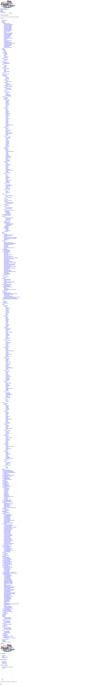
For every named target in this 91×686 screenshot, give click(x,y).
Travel (5, 198)
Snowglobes (8, 375)
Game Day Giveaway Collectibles (9, 589)
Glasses (7, 80)
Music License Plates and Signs (7, 284)
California (5, 53)
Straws (7, 368)
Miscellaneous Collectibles (8, 562)
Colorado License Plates (7, 526)
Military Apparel (6, 494)
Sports (5, 605)
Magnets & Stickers (9, 208)
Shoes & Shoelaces (9, 418)
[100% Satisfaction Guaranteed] (2, 680)
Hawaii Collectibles (7, 620)
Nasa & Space (6, 59)
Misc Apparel (8, 220)
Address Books (8, 328)
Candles (7, 352)
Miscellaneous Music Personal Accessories (10, 293)
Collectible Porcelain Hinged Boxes (9, 43)
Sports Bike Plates (7, 521)
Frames (7, 179)
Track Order (4, 8)
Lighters (7, 128)
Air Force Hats (6, 488)
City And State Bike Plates (8, 515)
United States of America (6, 62)
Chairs (7, 152)
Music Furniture (6, 259)
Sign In (1, 8)
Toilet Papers (8, 159)
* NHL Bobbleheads (7, 578)
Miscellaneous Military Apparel (9, 496)
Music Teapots (6, 272)
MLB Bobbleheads (7, 595)
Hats (6, 117)
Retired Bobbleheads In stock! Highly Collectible (11, 603)
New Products (4, 20)
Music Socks (6, 246)
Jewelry (5, 76)
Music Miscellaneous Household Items (10, 263)
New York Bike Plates (7, 518)
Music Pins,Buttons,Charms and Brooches (10, 237)
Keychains (7, 103)
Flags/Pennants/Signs (9, 207)
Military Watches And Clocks (8, 470)
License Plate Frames (9, 185)
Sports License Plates (7, 541)
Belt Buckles (8, 100)
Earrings (7, 102)
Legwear (7, 119)
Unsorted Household (9, 86)
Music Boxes (6, 253)
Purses (7, 144)
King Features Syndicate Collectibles (9, 592)
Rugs (7, 449)
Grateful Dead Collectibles (6, 563)
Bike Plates (7, 392)
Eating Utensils (8, 164)
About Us (3, 655)
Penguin (5, 72)
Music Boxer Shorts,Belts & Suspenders (10, 243)
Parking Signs (8, 92)
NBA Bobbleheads (7, 599)
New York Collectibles (7, 627)
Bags (7, 139)
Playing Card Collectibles (6, 558)
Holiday (5, 66)
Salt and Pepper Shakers (7, 40)
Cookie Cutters (8, 361)
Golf (6, 400)
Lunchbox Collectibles (7, 35)
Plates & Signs (4, 510)
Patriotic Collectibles (5, 565)
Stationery (5, 82)
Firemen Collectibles (7, 45)
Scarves (7, 121)
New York (5, 57)
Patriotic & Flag (6, 63)
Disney (5, 584)
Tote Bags (7, 145)
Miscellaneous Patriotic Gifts (8, 503)
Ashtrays (7, 359)
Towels (7, 138)
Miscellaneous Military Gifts (6, 500)
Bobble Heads (6, 226)
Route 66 (5, 61)
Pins (6, 105)
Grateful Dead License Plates (8, 528)
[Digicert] (2, 679)
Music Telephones (7, 273)
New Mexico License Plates (8, 534)
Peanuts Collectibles (7, 31)
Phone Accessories (9, 133)
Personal (5, 127)
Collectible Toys (6, 46)
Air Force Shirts (6, 489)
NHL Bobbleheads (7, 601)
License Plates (8, 184)
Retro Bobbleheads (7, 604)
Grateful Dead (6, 288)
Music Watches (6, 239)
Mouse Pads (8, 334)
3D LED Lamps (8, 180)
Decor (5, 173)
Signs (5, 91)
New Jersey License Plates (8, 544)
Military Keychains (5, 476)
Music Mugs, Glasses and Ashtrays (9, 264)
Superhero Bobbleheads (7, 606)
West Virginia (6, 56)
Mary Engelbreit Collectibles (8, 24)
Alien (5, 50)
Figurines (7, 177)
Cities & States (4, 52)
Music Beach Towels (7, 251)
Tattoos (7, 134)
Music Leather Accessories (8, 296)
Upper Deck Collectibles (8, 607)
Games (7, 467)
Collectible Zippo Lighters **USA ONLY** (9, 572)
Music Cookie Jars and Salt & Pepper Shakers (11, 257)
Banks (7, 150)
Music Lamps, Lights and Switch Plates (10, 262)
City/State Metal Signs (7, 549)
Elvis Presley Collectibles (6, 560)
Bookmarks (8, 329)
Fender (5, 287)
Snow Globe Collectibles (8, 42)
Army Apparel (6, 490)
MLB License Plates (7, 531)
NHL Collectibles (6, 571)
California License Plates (8, 524)
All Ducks (3, 49)
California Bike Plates (7, 514)
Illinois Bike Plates (7, 517)
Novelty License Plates (7, 538)
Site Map (3, 657)
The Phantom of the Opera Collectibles (10, 289)
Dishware (5, 87)
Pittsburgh (3, 67)
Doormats (7, 155)
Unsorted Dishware (9, 89)
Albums (7, 174)
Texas (3, 630)
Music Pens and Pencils (7, 282)
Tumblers (7, 171)
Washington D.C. (4, 635)
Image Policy (4, 661)
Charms (7, 309)
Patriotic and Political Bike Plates (9, 520)
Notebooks (7, 335)
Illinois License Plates (7, 530)
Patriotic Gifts (4, 502)
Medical (5, 60)
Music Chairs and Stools (7, 254)
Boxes (7, 349)
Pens (6, 336)
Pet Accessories (8, 157)
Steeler (5, 69)
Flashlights (7, 384)
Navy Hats (5, 498)
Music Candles (6, 252)
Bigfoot (5, 51)
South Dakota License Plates (8, 540)
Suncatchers (8, 379)
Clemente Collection (7, 215)
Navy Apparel (6, 497)
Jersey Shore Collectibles (6, 608)
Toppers (7, 380)
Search (2, 11)
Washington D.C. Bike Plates (8, 522)
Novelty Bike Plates (7, 519)
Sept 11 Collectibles (7, 36)
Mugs (7, 166)
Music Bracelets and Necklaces (9, 234)
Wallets (7, 135)
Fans (6, 129)
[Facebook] (7, 678)
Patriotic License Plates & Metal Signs (10, 507)
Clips (7, 331)
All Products (6, 97)
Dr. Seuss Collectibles (7, 34)
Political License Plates (7, 539)
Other (3, 64)
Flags (7, 178)
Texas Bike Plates (6, 631)
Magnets (7, 90)
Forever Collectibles (7, 588)
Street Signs (8, 94)
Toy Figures (8, 192)
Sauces (7, 450)
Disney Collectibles (7, 23)
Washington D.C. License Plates (9, 543)
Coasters (7, 154)
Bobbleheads (8, 371)
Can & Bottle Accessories (10, 151)
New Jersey (4, 623)
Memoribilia (8, 211)
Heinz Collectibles (7, 37)
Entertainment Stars (7, 585)
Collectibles (4, 22)
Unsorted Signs (8, 95)
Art (6, 175)
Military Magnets (6, 482)
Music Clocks (6, 255)
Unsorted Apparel (8, 81)
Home (3, 656)
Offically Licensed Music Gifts (7, 286)
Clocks (7, 351)
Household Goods (9, 156)
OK (1, 684)
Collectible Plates (6, 41)
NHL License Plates (7, 537)
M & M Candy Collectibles (8, 29)
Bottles (7, 162)
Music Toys (6, 274)
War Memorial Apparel (7, 499)
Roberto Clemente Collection (6, 214)
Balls (7, 191)
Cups (7, 163)
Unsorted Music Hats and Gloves (9, 244)
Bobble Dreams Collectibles (8, 582)
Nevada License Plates (7, 533)
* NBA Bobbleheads (7, 576)
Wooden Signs (8, 188)
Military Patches (4, 483)
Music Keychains (6, 295)
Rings (7, 106)
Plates (7, 168)
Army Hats (5, 491)
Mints (7, 131)
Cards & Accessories (9, 437)
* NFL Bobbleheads (7, 577)
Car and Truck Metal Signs (8, 548)
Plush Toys (7, 190)
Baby (7, 108)
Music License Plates (7, 285)
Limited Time (6, 98)
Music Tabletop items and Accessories (10, 271)
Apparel (5, 79)
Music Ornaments (6, 260)
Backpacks (7, 143)
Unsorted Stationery (9, 84)
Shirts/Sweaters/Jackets (9, 195)
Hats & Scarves (8, 218)
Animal (5, 65)
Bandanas (7, 111)
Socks (7, 123)
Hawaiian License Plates (8, 529)
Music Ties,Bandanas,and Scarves (9, 247)
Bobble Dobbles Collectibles (8, 581)
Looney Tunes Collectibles (8, 44)
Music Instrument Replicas (8, 261)
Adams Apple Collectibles (8, 580)
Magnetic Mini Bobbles (7, 594)
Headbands (7, 118)
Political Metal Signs (7, 551)
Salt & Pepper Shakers (9, 367)
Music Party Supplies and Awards (9, 281)
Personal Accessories (9, 132)
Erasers (7, 333)
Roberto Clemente (7, 71)
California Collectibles (7, 617)
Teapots (5, 39)
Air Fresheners (8, 137)
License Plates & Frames (9, 210)
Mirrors (7, 386)
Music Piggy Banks (7, 267)
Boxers (7, 112)
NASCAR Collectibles (7, 568)
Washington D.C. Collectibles (8, 636)
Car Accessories (8, 136)
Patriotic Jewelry (6, 505)
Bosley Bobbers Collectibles (8, 583)
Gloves (7, 116)
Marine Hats (6, 493)
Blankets (7, 149)
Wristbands (7, 126)
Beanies (7, 109)
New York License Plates (8, 535)
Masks (7, 120)
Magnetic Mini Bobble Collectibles (9, 593)
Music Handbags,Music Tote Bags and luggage (9, 297)
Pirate (5, 70)
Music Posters (6, 290)
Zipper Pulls (8, 423)
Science (3, 58)
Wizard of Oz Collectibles (8, 26)
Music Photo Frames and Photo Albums (10, 266)
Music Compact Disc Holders (8, 256)
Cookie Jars (6, 38)
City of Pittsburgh (6, 68)
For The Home (6, 227)
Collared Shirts (8, 113)
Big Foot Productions (5, 556)
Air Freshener (8, 340)
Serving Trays (8, 172)
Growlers (7, 165)
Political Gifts (4, 508)
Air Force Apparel (7, 487)
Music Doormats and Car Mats (8, 258)
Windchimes (8, 160)
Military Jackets (6, 495)
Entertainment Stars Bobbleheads (9, 586)
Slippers (7, 122)
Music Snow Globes (7, 269)
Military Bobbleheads (5, 485)
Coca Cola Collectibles (7, 30)
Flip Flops (7, 115)
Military (3, 469)
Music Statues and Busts (7, 270)
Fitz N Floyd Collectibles (8, 47)
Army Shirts (6, 492)
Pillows (7, 158)
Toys (5, 189)
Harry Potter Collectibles (8, 25)
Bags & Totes (8, 219)
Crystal (7, 372)
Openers (7, 167)
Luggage (7, 142)
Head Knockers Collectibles (8, 590)
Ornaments (7, 182)
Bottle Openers (8, 88)
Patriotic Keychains (7, 506)
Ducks (3, 48)
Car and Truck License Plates (8, 525)
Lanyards (7, 141)
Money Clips (8, 130)
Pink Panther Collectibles (8, 27)
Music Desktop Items (7, 279)
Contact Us (4, 667)
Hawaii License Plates (7, 622)
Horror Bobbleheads (7, 591)
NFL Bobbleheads (7, 600)
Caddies (7, 330)
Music (3, 21)
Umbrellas (7, 146)
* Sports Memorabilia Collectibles (7, 567)
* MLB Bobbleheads (7, 574)
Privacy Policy (4, 662)
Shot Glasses (8, 169)
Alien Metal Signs (7, 547)
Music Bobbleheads (5, 249)
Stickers (5, 283)
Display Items (4, 302)
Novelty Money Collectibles (6, 610)
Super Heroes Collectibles (8, 33)
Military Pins (4, 480)
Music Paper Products (7, 265)
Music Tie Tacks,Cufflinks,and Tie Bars (10, 238)
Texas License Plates (7, 542)
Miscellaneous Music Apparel (8, 242)
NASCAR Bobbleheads (7, 597)
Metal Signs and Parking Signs (6, 546)
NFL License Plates (7, 536)
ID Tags (7, 140)
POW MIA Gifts (4, 473)
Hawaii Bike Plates (7, 516)
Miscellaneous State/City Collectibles (9, 637)
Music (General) (6, 73)
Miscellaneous (8, 212)
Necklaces (7, 104)
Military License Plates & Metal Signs (8, 471)
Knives (7, 424)
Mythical (3, 303)
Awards (5, 280)
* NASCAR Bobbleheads (8, 575)
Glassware (7, 364)
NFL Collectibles (6, 570)
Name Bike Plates (5, 511)
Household (5, 85)
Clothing (7, 320)
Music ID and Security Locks (8, 294)
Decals (7, 83)
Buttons (7, 77)
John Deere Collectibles (7, 28)
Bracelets (5, 236)
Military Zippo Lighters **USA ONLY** (8, 475)
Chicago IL (6, 54)
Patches (7, 326)
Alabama (3, 615)
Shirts (7, 125)
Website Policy (4, 663)
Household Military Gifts (6, 478)
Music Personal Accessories (6, 292)
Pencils (7, 441)
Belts (7, 110)
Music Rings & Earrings (7, 235)
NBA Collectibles (6, 569)
